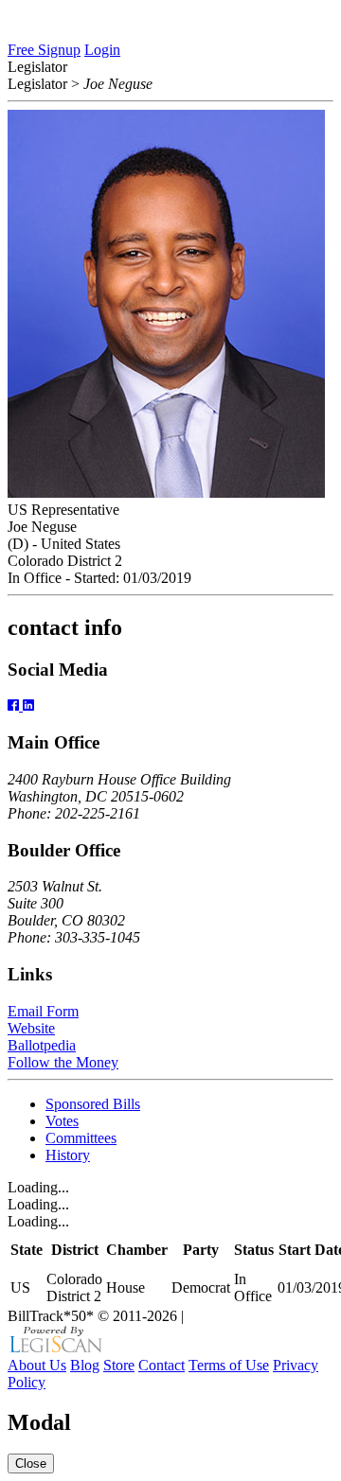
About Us (37, 1365)
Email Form (43, 1011)
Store (119, 1365)
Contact (161, 1365)
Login (102, 50)
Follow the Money (63, 1062)
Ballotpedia (42, 1045)
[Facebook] (15, 705)
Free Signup (44, 50)
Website (31, 1028)
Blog (84, 1365)
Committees (81, 1138)
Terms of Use (228, 1365)
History (67, 1155)
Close (30, 1463)
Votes (62, 1121)
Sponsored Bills (92, 1104)
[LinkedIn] (28, 705)
